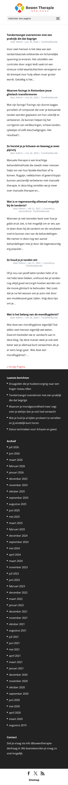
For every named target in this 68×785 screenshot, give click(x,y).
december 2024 (18, 535)
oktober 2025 (17, 491)
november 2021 (18, 618)
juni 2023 (14, 580)
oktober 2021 (17, 624)
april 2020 (15, 712)
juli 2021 (14, 637)
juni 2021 (14, 643)
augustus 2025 (17, 504)
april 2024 (15, 554)
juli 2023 (14, 573)
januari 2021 (16, 668)
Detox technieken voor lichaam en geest (33, 429)
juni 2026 (14, 453)
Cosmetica (48, 208)
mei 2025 (14, 516)
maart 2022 (16, 599)
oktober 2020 (17, 687)
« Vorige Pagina (16, 366)
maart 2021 (16, 662)
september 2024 (18, 542)
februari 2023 (17, 586)
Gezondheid (25, 211)
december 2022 (18, 592)
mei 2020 (14, 706)
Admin (19, 41)
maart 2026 (16, 460)
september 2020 (18, 693)
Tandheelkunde (49, 41)
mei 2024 (14, 548)
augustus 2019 (17, 725)
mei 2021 (14, 649)
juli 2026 (14, 447)
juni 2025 (14, 510)
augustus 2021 (17, 630)
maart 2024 (16, 561)
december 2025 (18, 479)
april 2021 (15, 655)
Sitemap (34, 780)
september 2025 (18, 497)
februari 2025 (17, 529)
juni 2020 (14, 700)
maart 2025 (16, 523)
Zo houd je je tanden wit (22, 260)
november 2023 (18, 567)
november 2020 (18, 681)
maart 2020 (16, 719)
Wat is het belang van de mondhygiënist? (33, 314)
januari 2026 (16, 472)
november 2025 (18, 485)
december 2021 (18, 611)
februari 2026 (17, 466)
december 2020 (18, 674)
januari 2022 (16, 605)
